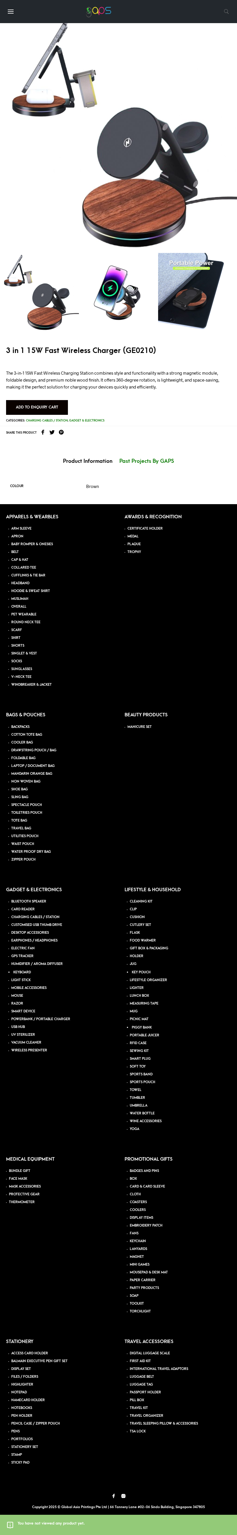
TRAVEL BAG (21, 828)
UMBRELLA (138, 1105)
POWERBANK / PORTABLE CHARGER (40, 1019)
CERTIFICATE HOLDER (145, 528)
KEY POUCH (141, 972)
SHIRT (16, 638)
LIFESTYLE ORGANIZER (148, 980)
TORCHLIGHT (140, 1311)
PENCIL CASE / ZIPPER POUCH (35, 1423)
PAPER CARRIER (142, 1280)
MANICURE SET (139, 727)
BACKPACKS (20, 727)
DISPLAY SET (21, 1369)
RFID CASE (138, 1043)
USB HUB (18, 1027)
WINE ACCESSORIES (146, 1121)
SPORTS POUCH (142, 1082)
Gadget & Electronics (86, 420)
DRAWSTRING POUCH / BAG (33, 750)
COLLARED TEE (23, 567)
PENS (15, 1431)
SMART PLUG (140, 1059)
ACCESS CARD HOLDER (29, 1353)
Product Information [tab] (87, 461)
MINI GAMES (139, 1264)
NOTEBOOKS (21, 1408)
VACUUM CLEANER (26, 1042)
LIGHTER (137, 988)
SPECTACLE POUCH (26, 805)
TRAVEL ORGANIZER (146, 1416)
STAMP (16, 1455)
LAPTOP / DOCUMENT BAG (33, 766)
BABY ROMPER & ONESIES (32, 544)
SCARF (16, 630)
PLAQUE (134, 544)
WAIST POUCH (22, 844)
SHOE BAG (19, 789)
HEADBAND (20, 583)
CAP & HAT (19, 560)
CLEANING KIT (141, 901)
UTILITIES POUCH (24, 836)
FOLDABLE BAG (23, 758)
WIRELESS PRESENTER (29, 1050)
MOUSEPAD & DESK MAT (149, 1272)
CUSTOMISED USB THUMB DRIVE (36, 925)
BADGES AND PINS (144, 1171)
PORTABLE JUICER (144, 1035)
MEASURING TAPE (144, 1003)
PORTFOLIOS (22, 1439)
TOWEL (135, 1090)
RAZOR (17, 1003)
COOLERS (138, 1210)
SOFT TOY (138, 1066)
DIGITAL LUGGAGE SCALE (150, 1353)
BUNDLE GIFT (19, 1171)
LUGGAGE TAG (141, 1384)
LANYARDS (138, 1249)
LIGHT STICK (21, 980)
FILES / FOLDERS (24, 1377)
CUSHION (137, 917)
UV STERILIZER (23, 1035)
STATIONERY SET (24, 1447)
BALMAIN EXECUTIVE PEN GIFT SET (39, 1361)
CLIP (133, 909)
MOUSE (17, 996)
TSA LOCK (138, 1431)
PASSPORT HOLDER (145, 1392)
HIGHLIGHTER (22, 1384)
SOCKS (16, 661)
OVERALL (18, 607)
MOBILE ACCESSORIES (29, 988)
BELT (15, 552)
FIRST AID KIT (140, 1361)
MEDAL (132, 536)
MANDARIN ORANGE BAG (31, 774)
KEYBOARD (22, 972)
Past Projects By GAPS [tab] (146, 461)
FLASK (135, 933)
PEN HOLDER (21, 1416)
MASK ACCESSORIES (25, 1186)
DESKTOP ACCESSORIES (30, 933)
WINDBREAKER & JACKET (31, 685)
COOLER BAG (22, 742)
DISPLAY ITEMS (141, 1218)
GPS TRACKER (22, 956)
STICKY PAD (20, 1462)
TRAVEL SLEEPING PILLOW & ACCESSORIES (164, 1423)
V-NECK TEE (21, 677)
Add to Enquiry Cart (37, 407)
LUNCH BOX (139, 996)
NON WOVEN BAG (25, 781)
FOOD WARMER (143, 940)
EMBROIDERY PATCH (146, 1225)
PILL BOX (137, 1400)
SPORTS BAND (141, 1074)
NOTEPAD (19, 1392)
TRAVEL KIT (139, 1408)
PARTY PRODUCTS (144, 1288)
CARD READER (23, 909)
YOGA (134, 1129)
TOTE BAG (19, 820)
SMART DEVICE (23, 1011)
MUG (134, 1011)
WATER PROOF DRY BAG (31, 852)
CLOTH (135, 1194)
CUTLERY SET (140, 925)
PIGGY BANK (142, 1027)
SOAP (134, 1296)
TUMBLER (137, 1098)
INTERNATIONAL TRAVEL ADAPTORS (159, 1369)
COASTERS (138, 1202)
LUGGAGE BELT (142, 1377)
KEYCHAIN (138, 1241)
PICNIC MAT (139, 1019)
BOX (133, 1179)
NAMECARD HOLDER (28, 1400)
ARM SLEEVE (21, 528)
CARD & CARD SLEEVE (147, 1186)
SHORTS (17, 646)
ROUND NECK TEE (25, 622)
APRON (17, 536)
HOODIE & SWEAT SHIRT (30, 591)
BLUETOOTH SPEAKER (28, 901)
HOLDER (136, 956)
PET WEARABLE (23, 614)
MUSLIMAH (19, 599)
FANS (134, 1233)
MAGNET (137, 1257)
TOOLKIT (137, 1303)
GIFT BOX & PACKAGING (149, 948)
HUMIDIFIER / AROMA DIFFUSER (37, 964)
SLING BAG (19, 797)
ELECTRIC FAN (23, 948)
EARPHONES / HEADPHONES (34, 940)
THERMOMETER (22, 1202)
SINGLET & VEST (24, 653)
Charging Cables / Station (47, 420)
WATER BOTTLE (142, 1113)
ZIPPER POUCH (23, 859)
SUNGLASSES (21, 669)
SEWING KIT (139, 1051)
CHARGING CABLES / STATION (35, 917)
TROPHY (134, 552)
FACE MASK (18, 1179)
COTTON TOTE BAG (26, 735)
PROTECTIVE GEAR (24, 1194)
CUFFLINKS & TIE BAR (28, 575)
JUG (133, 964)
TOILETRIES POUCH (26, 813)
